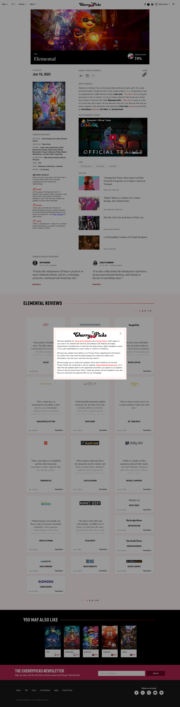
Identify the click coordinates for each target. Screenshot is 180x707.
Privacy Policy (101, 341)
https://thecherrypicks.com (106, 365)
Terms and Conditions (83, 341)
